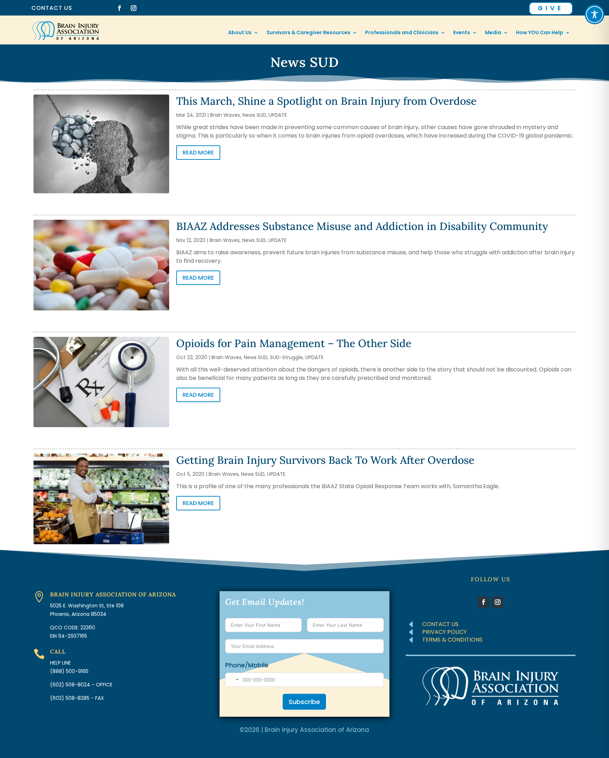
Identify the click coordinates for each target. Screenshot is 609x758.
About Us (240, 33)
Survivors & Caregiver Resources (308, 33)
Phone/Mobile (247, 665)
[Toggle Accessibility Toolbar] (594, 14)
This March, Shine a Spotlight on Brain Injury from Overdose (326, 101)
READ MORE (198, 152)
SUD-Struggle (286, 357)
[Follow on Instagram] (133, 8)
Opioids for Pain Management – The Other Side (293, 343)
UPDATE (278, 115)
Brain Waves (225, 115)
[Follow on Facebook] (119, 8)
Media (493, 33)
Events (461, 33)
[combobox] (233, 679)
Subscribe (304, 701)
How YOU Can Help (539, 33)
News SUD (254, 115)
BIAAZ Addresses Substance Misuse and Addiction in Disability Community (362, 226)
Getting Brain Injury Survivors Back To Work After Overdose (325, 460)
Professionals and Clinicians (401, 33)
